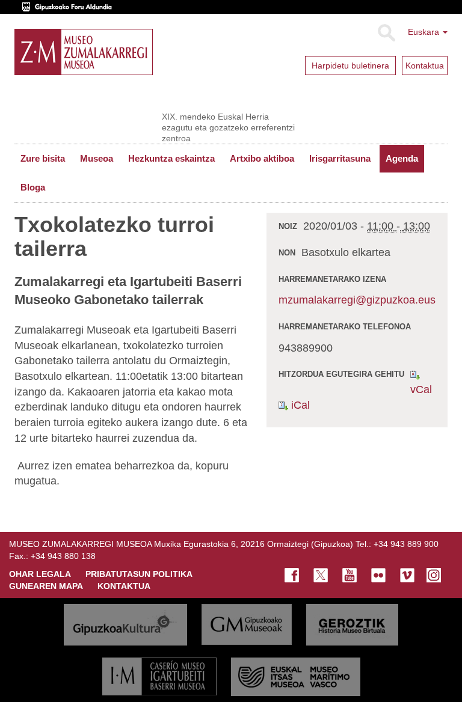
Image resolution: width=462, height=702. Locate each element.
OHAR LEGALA (40, 574)
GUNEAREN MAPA (46, 586)
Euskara (425, 32)
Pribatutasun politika (138, 574)
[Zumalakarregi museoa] (83, 52)
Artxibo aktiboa (262, 158)
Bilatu (385, 33)
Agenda (402, 158)
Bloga (32, 187)
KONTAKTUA (123, 586)
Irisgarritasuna (340, 158)
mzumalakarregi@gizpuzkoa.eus (357, 300)
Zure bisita (42, 158)
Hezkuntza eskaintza (171, 158)
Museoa (96, 158)
